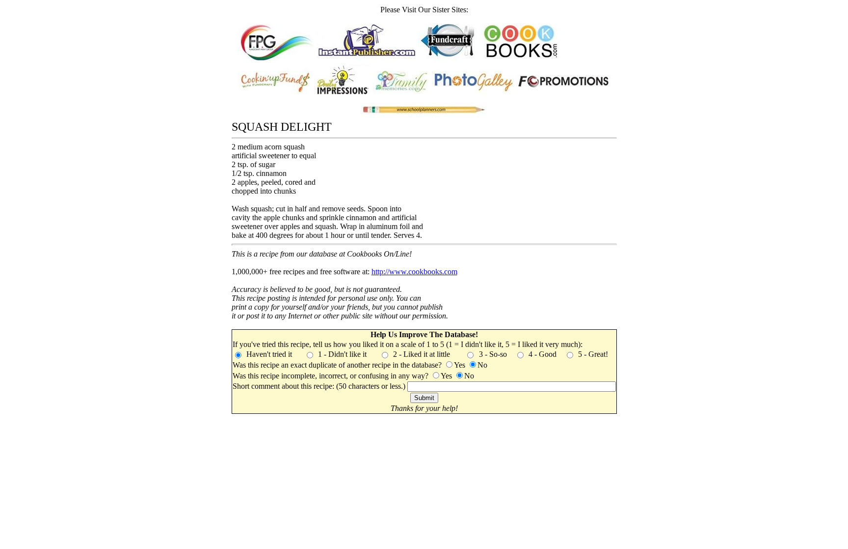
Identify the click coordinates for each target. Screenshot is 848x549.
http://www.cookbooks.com (414, 271)
